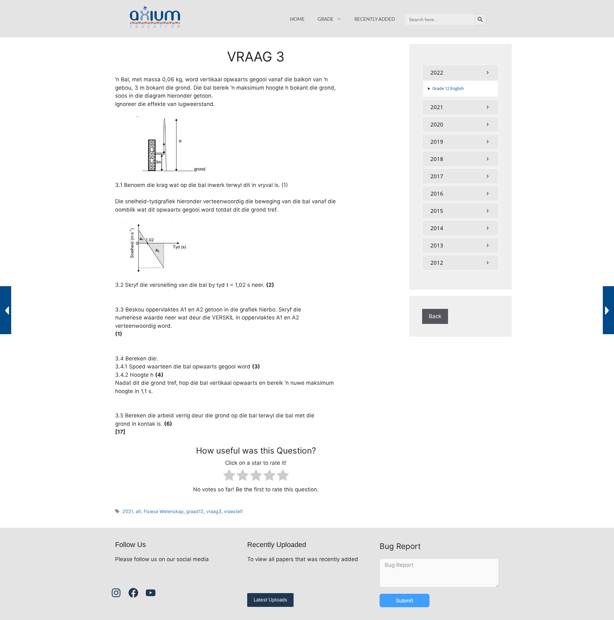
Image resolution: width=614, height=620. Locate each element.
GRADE (326, 19)
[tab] (460, 72)
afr (138, 511)
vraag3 (213, 511)
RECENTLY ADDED (374, 19)
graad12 (195, 511)
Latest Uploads (270, 600)
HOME (297, 19)
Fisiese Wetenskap (164, 511)
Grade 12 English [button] (448, 88)
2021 (127, 511)
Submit (404, 600)
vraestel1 (233, 511)
